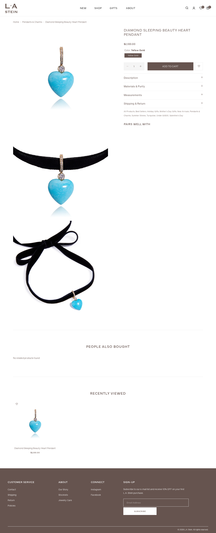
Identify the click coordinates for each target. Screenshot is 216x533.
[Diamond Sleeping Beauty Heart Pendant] (35, 422)
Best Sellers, (141, 111)
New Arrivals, (183, 111)
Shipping (12, 494)
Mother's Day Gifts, (168, 111)
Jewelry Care (65, 500)
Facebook (96, 494)
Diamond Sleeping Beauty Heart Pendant (35, 448)
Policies (11, 505)
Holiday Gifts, (153, 111)
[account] (193, 8)
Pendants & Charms (32, 22)
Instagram (96, 489)
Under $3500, (163, 115)
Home (16, 22)
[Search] (186, 8)
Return (11, 500)
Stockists (63, 494)
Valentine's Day (176, 115)
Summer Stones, (139, 115)
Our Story (63, 489)
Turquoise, (152, 115)
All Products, (130, 111)
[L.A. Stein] (11, 8)
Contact (12, 489)
